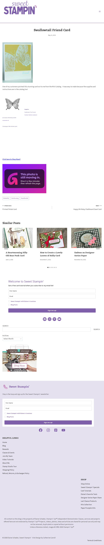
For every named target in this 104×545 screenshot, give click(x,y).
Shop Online (85, 484)
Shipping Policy (8, 470)
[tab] (47, 267)
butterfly (6, 198)
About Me (6, 463)
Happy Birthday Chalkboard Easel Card (87, 208)
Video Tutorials (8, 459)
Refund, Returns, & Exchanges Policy (15, 473)
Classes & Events (8, 453)
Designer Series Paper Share (91, 498)
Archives (5, 335)
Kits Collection (86, 504)
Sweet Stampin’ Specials (90, 487)
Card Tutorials (86, 491)
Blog (4, 446)
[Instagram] (48, 430)
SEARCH (5, 326)
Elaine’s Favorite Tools (89, 494)
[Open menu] (100, 11)
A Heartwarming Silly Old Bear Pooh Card (16, 254)
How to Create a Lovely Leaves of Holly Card (51, 254)
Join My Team (7, 456)
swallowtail (24, 198)
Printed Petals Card (9, 208)
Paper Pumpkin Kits (88, 508)
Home (4, 442)
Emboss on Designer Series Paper (84, 254)
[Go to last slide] (6, 246)
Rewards (5, 449)
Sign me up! (52, 310)
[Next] (98, 246)
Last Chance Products (89, 501)
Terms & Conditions (94, 540)
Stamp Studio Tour (9, 466)
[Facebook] (40, 430)
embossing (14, 198)
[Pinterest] (55, 430)
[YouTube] (63, 430)
